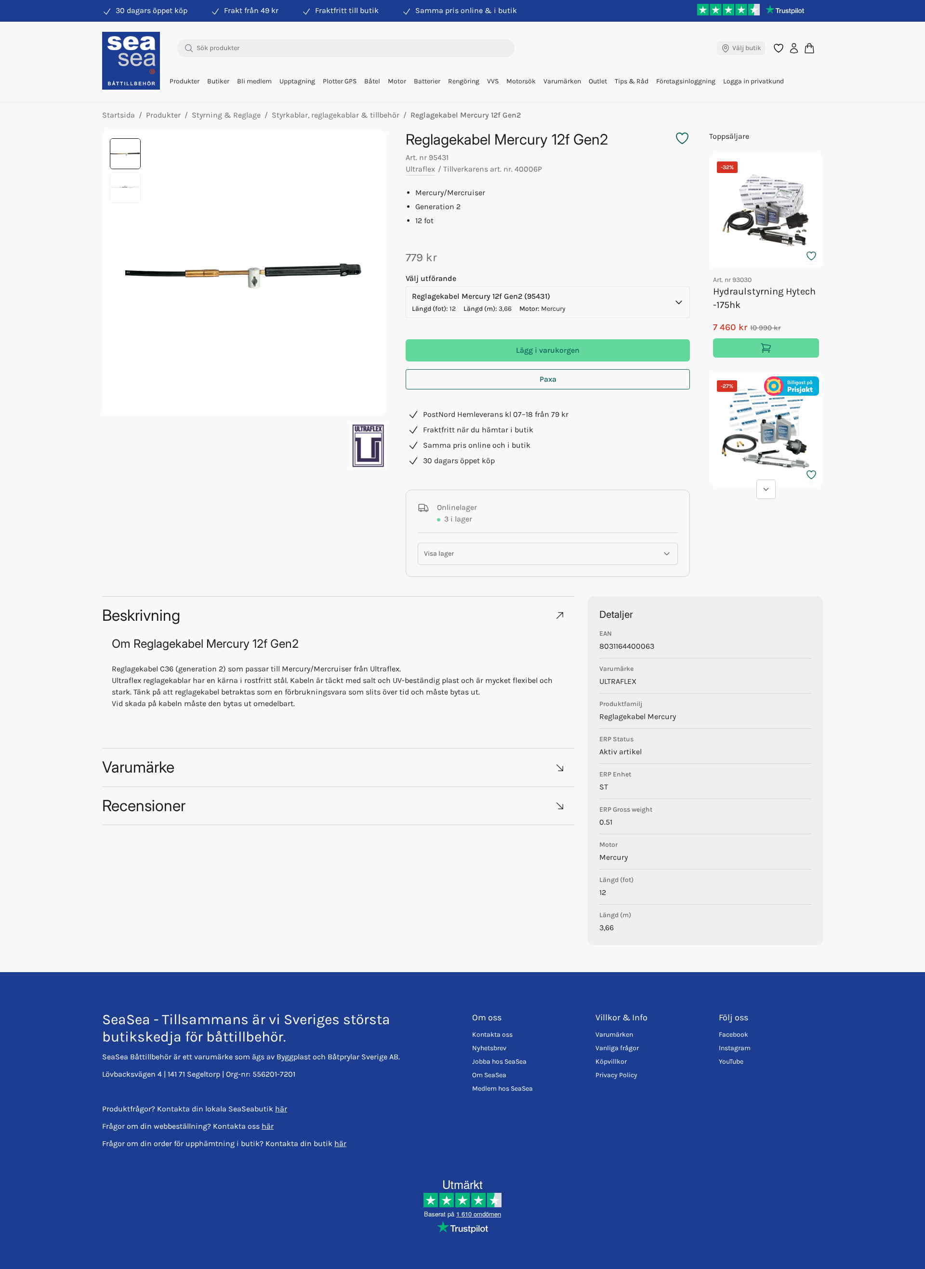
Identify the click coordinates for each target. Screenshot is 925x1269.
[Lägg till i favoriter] (811, 256)
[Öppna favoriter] (778, 48)
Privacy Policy (616, 1075)
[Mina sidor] (794, 48)
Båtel (372, 81)
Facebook (733, 1034)
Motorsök (521, 81)
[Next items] (766, 489)
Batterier (427, 81)
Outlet (598, 81)
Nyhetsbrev (489, 1048)
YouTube (731, 1061)
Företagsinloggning (685, 81)
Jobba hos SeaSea (499, 1061)
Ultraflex (420, 169)
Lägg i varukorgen (548, 350)
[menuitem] (184, 81)
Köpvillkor (611, 1061)
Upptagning (297, 81)
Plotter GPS (340, 81)
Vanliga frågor (617, 1048)
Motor (397, 81)
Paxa (548, 379)
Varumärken (562, 81)
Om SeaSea (489, 1075)
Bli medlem (254, 81)
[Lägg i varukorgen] (766, 348)
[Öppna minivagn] (809, 48)
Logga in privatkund (753, 81)
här (281, 1108)
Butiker (218, 81)
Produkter (184, 81)
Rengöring (463, 81)
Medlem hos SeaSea (502, 1088)
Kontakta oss (492, 1034)
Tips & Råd (631, 81)
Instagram (735, 1048)
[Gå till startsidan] (131, 61)
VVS (493, 81)
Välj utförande (431, 278)
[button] (338, 615)
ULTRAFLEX (617, 681)
